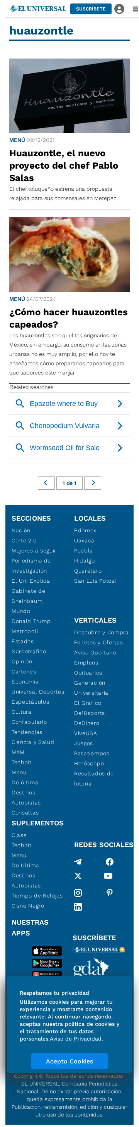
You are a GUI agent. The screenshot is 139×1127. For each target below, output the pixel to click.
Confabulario (29, 722)
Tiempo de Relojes (37, 895)
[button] (91, 8)
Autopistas (26, 802)
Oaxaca (84, 540)
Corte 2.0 (24, 540)
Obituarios (88, 673)
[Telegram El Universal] (78, 862)
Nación (21, 530)
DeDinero (87, 723)
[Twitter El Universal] (78, 877)
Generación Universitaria (91, 688)
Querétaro (88, 571)
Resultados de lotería (94, 778)
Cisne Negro (28, 906)
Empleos (86, 662)
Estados (23, 641)
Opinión (22, 661)
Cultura (22, 712)
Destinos (24, 792)
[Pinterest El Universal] (110, 893)
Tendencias (27, 732)
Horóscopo (89, 763)
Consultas (25, 812)
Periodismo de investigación (31, 565)
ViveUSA (85, 733)
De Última (25, 865)
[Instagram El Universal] (78, 893)
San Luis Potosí (95, 581)
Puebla (83, 550)
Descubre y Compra (101, 632)
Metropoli (25, 631)
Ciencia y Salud (33, 742)
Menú (17, 140)
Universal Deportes (38, 692)
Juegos (83, 743)
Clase (19, 835)
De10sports (89, 713)
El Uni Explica (31, 581)
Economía (25, 681)
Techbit (22, 762)
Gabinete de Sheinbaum (29, 596)
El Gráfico (88, 703)
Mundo (21, 611)
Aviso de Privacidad (76, 1039)
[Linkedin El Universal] (78, 907)
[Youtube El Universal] (108, 877)
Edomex (85, 530)
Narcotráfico (29, 651)
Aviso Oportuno (95, 652)
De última (25, 782)
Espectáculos (30, 702)
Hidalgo (84, 560)
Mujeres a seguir (34, 550)
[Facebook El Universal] (110, 862)
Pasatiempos (92, 753)
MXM (18, 752)
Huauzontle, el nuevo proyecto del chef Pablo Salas (63, 165)
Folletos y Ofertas (98, 642)
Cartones (24, 671)
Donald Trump (31, 621)
